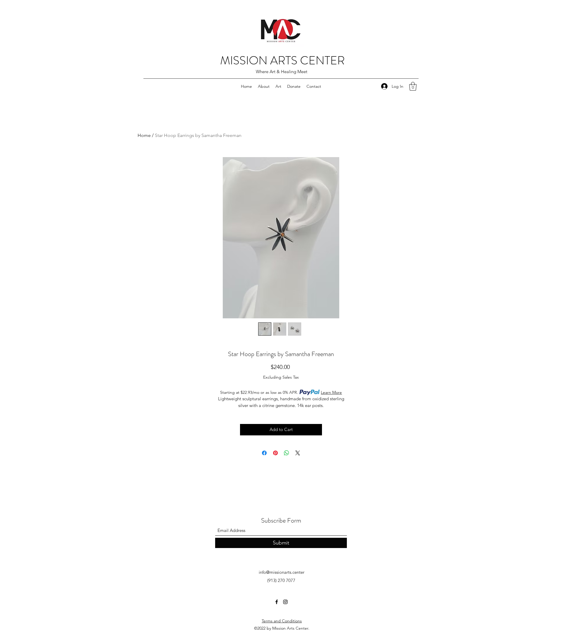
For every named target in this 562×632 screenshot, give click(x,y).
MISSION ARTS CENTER (282, 60)
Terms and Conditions (282, 621)
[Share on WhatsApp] (286, 452)
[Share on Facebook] (264, 452)
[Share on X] (297, 452)
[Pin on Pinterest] (275, 452)
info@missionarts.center (281, 572)
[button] (413, 86)
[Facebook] (277, 602)
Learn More (331, 392)
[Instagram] (285, 602)
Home (144, 135)
